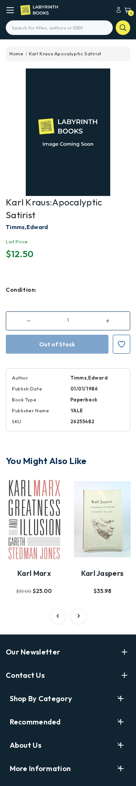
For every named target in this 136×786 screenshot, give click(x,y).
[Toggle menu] (10, 10)
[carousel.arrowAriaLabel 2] (58, 616)
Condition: (21, 289)
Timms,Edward (27, 227)
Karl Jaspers (102, 573)
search (123, 27)
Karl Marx (34, 573)
